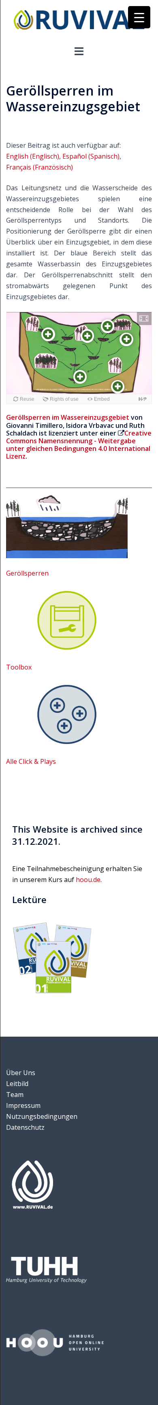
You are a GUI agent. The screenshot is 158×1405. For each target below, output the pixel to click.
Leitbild (17, 1083)
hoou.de (88, 879)
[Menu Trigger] (139, 17)
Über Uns (20, 1072)
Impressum (23, 1105)
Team (14, 1094)
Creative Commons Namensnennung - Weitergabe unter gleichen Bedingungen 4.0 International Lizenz (79, 445)
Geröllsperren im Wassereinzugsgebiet (67, 417)
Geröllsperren (27, 573)
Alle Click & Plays (31, 761)
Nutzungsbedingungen (41, 1116)
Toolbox (19, 667)
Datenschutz (25, 1127)
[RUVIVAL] (79, 21)
